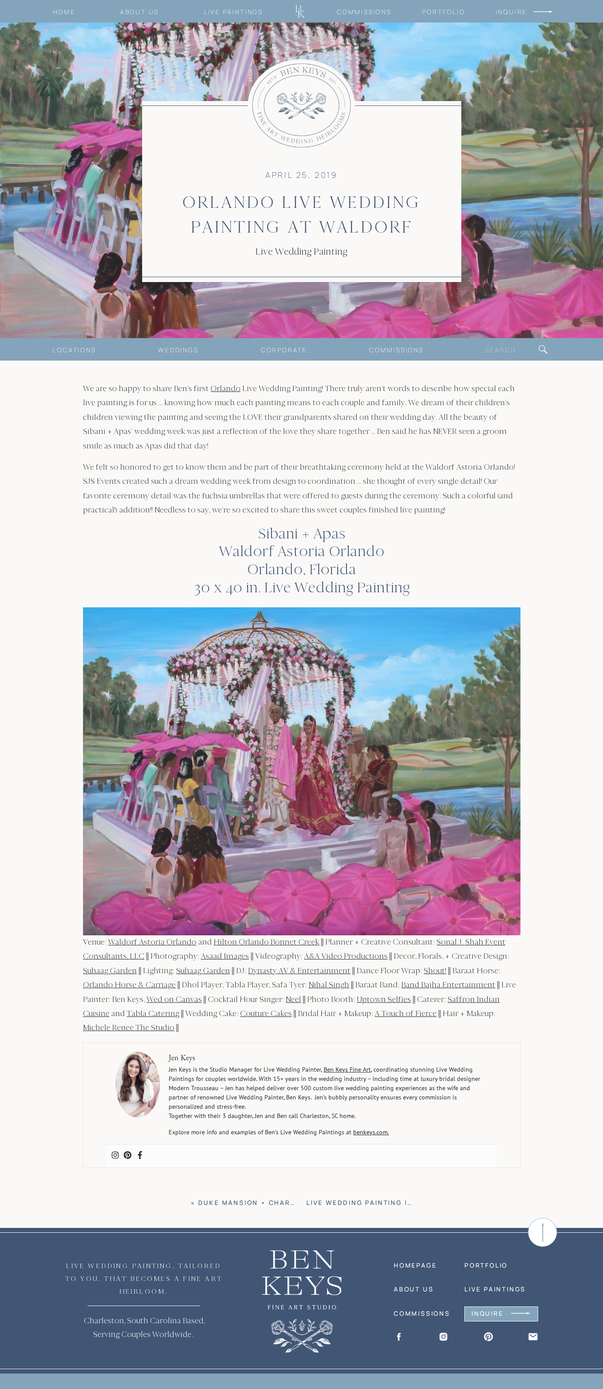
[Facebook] (140, 1156)
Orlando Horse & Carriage (129, 985)
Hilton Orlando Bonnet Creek (266, 942)
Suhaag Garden (110, 970)
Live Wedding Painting (301, 251)
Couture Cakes (266, 1013)
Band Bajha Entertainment (448, 985)
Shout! (435, 970)
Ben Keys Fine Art (347, 1069)
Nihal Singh (329, 985)
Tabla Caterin (151, 1013)
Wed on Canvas (174, 999)
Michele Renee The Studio (128, 1027)
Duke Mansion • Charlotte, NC (265, 1202)
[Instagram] (115, 1156)
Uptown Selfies (384, 999)
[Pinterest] (128, 1156)
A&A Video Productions (346, 956)
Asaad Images (225, 956)
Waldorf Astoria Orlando (152, 942)
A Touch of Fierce (406, 1013)
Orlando (226, 388)
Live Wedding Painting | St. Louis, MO (386, 1202)
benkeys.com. (371, 1132)
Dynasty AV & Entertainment (299, 970)
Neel (293, 999)
